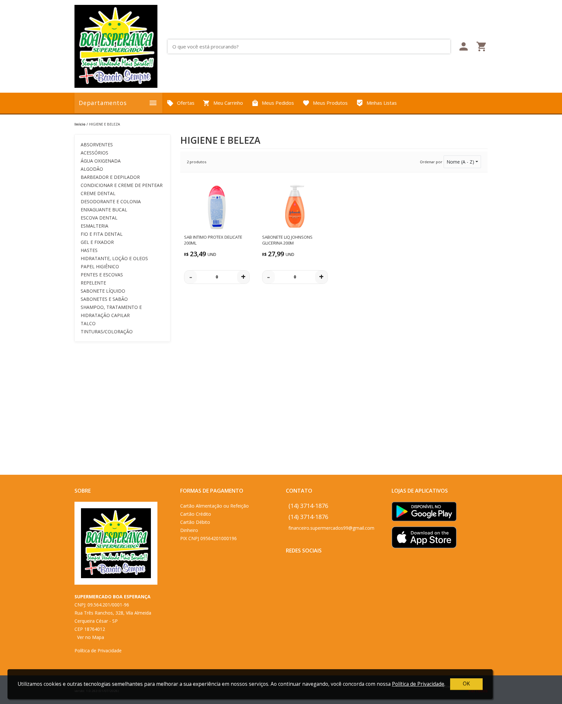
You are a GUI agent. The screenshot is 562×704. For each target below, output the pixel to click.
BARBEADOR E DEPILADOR (110, 177)
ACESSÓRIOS (94, 153)
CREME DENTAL (98, 193)
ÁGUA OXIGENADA (101, 161)
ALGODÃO (92, 169)
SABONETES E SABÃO (104, 299)
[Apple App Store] (424, 539)
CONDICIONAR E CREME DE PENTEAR (122, 185)
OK (466, 683)
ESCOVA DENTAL (99, 218)
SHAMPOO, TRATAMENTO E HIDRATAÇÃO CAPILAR (111, 311)
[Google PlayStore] (424, 514)
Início (80, 124)
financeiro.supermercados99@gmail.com (331, 528)
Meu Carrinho (228, 103)
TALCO (88, 323)
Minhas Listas (382, 103)
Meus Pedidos (278, 103)
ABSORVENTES (97, 144)
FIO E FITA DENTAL (102, 234)
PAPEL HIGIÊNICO (100, 266)
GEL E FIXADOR (97, 242)
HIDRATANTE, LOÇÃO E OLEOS (114, 258)
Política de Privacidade (98, 650)
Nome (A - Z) (460, 162)
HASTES (89, 250)
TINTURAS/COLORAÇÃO (107, 331)
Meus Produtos (330, 103)
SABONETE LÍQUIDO (103, 291)
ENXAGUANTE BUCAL (104, 209)
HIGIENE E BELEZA (104, 124)
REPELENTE (93, 283)
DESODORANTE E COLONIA (111, 201)
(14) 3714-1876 (308, 506)
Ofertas (185, 103)
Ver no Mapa (90, 637)
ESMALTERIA (94, 226)
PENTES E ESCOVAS (102, 275)
